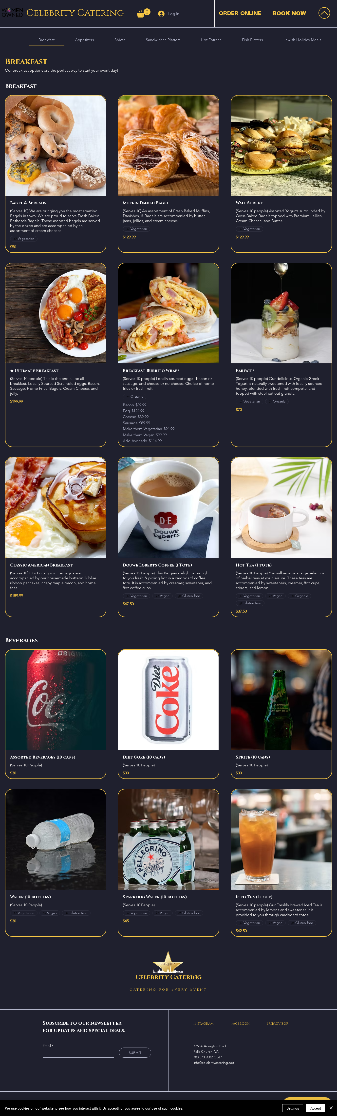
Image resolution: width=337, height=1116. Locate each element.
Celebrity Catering (75, 13)
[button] (143, 12)
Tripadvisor (277, 1023)
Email (47, 1046)
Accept (315, 1108)
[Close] (331, 1108)
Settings (292, 1108)
